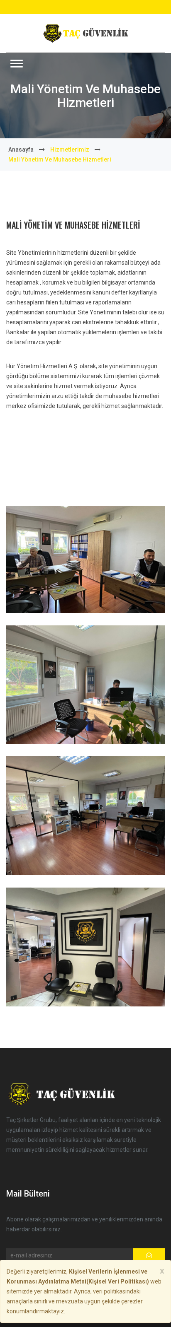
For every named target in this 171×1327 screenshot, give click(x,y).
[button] (16, 63)
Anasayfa (21, 149)
